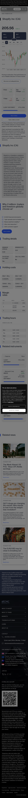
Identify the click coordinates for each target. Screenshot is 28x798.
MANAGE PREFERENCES (14, 406)
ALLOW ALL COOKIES (14, 410)
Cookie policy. (11, 402)
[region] (14, 399)
